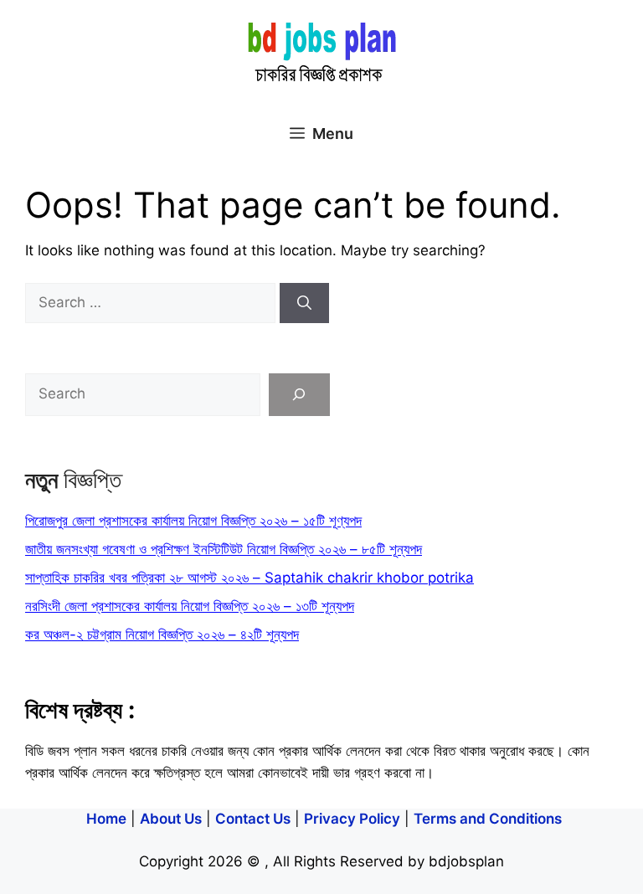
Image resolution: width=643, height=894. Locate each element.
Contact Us (253, 818)
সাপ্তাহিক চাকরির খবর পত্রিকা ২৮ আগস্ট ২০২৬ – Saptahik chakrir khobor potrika (249, 577)
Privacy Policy (352, 818)
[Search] (304, 303)
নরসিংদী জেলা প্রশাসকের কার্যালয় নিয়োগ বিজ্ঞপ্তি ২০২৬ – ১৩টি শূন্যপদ (189, 606)
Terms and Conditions (488, 818)
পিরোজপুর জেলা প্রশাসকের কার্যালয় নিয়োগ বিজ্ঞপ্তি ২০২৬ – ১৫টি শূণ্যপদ (193, 520)
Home (106, 818)
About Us (171, 818)
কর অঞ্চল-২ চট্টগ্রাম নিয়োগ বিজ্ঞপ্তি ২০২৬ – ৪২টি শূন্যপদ (162, 634)
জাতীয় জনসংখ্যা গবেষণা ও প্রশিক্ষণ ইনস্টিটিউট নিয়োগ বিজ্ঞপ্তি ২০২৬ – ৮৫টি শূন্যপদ (223, 549)
